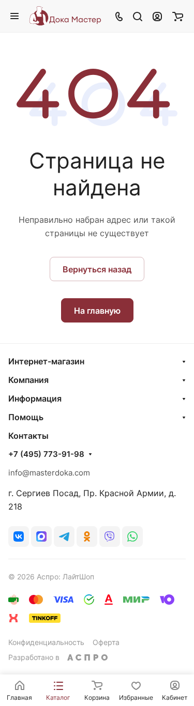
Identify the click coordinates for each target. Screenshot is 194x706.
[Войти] (157, 16)
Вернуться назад (97, 269)
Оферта (106, 642)
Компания (28, 380)
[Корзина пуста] (177, 16)
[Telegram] (64, 536)
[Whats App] (132, 536)
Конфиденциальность (46, 642)
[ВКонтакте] (18, 536)
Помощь (25, 417)
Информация (35, 398)
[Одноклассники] (87, 536)
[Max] (41, 536)
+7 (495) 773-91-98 (46, 454)
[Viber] (109, 536)
